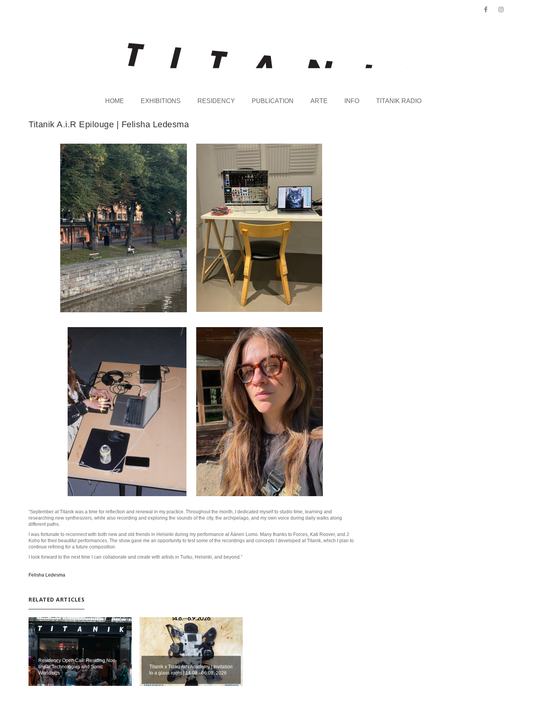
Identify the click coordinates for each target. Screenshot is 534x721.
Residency (216, 101)
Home (114, 101)
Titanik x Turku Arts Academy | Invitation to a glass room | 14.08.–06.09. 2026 (191, 670)
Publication (273, 101)
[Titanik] (267, 55)
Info (351, 101)
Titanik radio (398, 101)
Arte (319, 101)
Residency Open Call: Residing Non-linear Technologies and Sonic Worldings (77, 667)
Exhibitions (161, 101)
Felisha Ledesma (47, 575)
